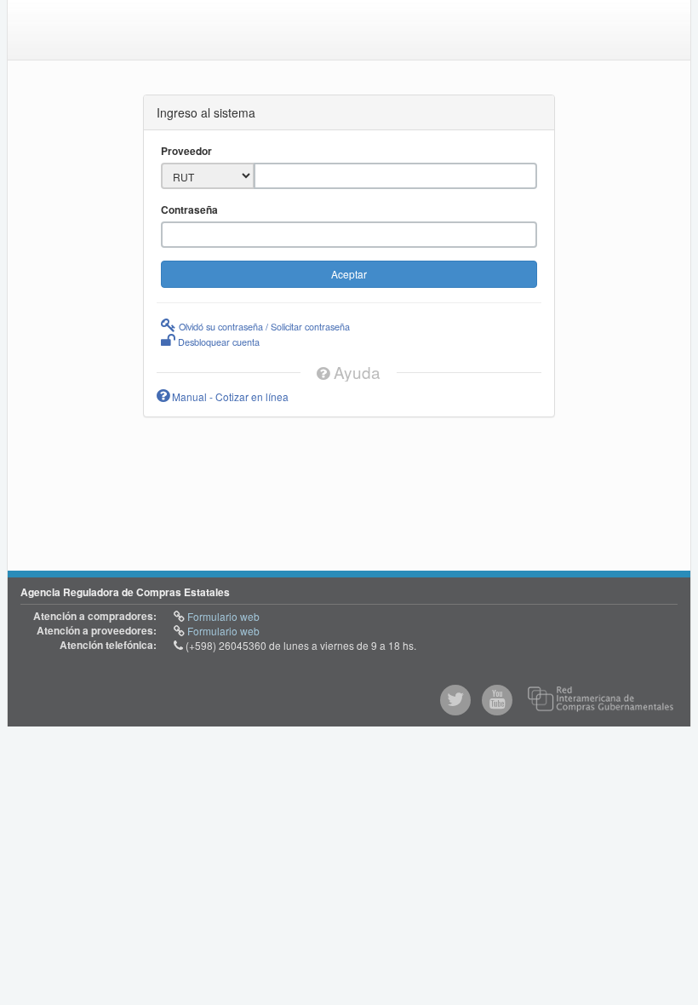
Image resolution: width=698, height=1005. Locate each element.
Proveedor (186, 151)
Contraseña (189, 210)
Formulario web (222, 616)
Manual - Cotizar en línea (229, 396)
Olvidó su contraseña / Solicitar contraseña (263, 326)
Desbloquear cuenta (217, 341)
